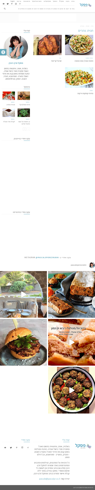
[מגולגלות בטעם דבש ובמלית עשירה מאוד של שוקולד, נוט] (71, 342)
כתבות (67, 1)
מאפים (55, 9)
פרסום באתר (26, 1)
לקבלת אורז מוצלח (9, 122)
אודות (72, 1)
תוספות (41, 9)
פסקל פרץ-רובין (16, 63)
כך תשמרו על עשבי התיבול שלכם (24, 123)
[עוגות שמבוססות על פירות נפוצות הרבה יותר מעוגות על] (71, 294)
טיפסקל (55, 1)
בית (92, 26)
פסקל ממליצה (47, 1)
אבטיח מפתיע (11, 105)
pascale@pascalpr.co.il (49, 478)
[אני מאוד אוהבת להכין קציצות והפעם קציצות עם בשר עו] (71, 390)
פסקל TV (61, 1)
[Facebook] (20, 3)
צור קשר (19, 1)
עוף (60, 58)
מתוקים (29, 9)
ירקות (67, 9)
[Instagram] (16, 3)
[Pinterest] (12, 3)
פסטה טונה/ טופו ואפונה (84, 60)
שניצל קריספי (56, 60)
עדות (73, 9)
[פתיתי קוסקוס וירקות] (79, 77)
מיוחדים (22, 9)
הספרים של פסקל (37, 1)
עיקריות (48, 9)
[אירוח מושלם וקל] (24, 95)
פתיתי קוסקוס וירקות (85, 93)
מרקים (61, 9)
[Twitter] (8, 3)
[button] (3, 52)
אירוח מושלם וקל (24, 105)
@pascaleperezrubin (47, 257)
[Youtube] (3, 3)
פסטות (91, 90)
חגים (35, 9)
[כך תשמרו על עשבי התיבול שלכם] (24, 112)
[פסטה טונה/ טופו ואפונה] (79, 45)
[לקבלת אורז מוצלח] (8, 112)
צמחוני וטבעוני (89, 58)
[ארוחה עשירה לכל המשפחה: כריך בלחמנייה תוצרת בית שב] (23, 342)
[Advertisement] (47, 17)
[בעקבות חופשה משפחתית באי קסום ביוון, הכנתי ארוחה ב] (23, 294)
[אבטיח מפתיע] (8, 95)
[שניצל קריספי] (47, 45)
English (13, 1)
